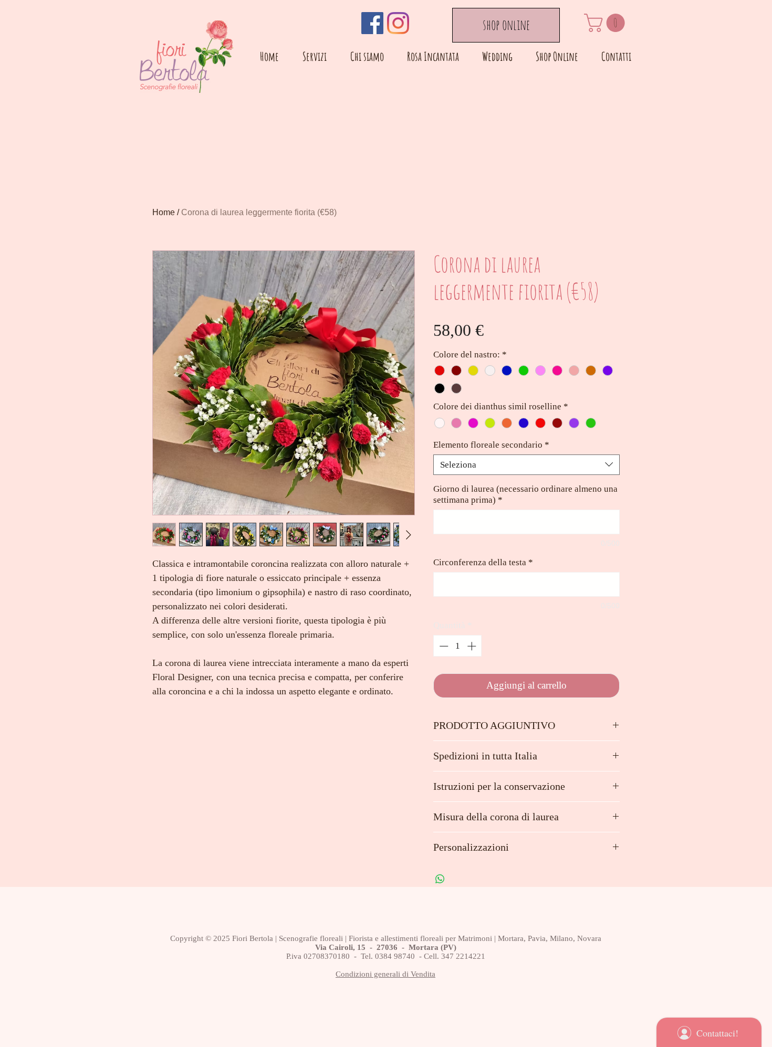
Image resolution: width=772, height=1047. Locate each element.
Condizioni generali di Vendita (385, 974)
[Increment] (473, 646)
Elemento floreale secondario (491, 445)
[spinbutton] (458, 646)
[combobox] (526, 464)
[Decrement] (443, 646)
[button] (606, 23)
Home (163, 212)
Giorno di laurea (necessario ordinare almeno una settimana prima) (525, 494)
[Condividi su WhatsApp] (440, 879)
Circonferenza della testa (483, 562)
